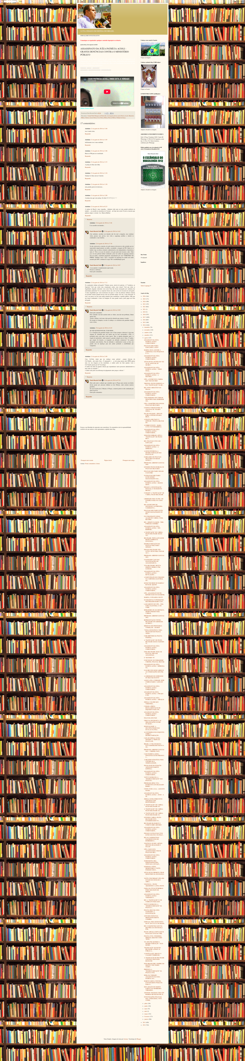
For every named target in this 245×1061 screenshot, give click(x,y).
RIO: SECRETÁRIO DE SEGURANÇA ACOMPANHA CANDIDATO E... (153, 506)
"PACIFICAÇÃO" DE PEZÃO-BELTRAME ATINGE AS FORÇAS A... (152, 949)
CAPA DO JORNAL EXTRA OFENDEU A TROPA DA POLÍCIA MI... (152, 739)
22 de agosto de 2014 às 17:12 (99, 282)
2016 (144, 320)
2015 (144, 322)
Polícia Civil (96, 118)
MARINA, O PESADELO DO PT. (153, 597)
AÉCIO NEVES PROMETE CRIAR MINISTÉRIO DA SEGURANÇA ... (154, 874)
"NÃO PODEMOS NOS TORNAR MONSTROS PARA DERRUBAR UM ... (154, 399)
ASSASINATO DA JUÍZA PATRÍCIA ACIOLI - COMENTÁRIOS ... (151, 341)
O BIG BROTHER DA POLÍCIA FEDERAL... (153, 636)
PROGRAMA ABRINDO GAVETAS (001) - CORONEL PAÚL (154, 750)
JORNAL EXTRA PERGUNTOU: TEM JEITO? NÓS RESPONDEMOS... (153, 800)
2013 (144, 1022)
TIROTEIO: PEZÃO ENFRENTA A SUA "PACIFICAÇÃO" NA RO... (154, 384)
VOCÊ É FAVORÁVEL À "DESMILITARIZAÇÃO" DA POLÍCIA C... (153, 905)
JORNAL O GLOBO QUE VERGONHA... (151, 703)
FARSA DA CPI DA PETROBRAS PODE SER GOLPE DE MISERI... (153, 889)
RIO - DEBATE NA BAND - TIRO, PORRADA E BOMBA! (154, 523)
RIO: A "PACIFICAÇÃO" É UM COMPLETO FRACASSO (153, 901)
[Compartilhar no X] (109, 113)
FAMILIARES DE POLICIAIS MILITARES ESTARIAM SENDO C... (152, 458)
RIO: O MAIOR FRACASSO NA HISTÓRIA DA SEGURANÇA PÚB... (153, 927)
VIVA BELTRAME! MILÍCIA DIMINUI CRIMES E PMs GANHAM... (152, 567)
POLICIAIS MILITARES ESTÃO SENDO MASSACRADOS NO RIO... (153, 512)
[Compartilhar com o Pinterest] (113, 113)
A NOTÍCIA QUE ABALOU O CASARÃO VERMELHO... (152, 954)
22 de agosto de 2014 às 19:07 (112, 265)
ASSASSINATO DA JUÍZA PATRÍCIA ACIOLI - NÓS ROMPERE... (152, 527)
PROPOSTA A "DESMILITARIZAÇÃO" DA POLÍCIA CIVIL (153, 970)
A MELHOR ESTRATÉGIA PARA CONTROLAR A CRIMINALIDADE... (154, 761)
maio (145, 1009)
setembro (147, 335)
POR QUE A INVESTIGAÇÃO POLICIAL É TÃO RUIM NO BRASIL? (153, 488)
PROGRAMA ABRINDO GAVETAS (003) (154, 556)
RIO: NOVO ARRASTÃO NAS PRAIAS (152, 388)
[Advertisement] (107, 445)
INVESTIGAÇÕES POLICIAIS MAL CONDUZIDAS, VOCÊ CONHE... (153, 998)
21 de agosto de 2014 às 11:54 (99, 173)
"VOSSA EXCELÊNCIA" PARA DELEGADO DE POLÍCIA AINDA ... (153, 631)
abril (145, 1011)
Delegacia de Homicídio (100, 116)
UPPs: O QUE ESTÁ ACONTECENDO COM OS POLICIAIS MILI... (152, 850)
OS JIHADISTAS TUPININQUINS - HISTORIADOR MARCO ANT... (154, 600)
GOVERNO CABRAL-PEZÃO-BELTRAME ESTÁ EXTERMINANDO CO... (152, 819)
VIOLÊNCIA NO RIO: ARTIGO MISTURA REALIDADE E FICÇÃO (153, 844)
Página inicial (108, 460)
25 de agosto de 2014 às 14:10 (104, 328)
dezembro (147, 327)
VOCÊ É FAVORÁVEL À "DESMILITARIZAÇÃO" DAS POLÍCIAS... (153, 778)
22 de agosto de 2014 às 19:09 (112, 310)
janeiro (146, 1019)
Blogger (139, 1039)
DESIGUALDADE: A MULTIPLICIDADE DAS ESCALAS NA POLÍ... (152, 728)
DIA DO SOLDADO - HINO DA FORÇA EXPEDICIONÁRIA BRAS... (153, 415)
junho (146, 1006)
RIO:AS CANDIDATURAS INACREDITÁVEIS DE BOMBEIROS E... (151, 839)
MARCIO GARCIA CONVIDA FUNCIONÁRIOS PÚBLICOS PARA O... (153, 982)
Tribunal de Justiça (121, 118)
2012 (144, 1025)
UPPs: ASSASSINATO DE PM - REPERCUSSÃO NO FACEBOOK (154, 594)
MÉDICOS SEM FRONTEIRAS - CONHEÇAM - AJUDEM (153, 626)
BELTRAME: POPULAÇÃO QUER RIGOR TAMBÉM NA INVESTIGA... (154, 539)
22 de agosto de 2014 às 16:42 (112, 231)
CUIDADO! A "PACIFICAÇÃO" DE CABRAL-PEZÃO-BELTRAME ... (154, 494)
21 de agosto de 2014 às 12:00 (99, 195)
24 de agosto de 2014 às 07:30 (112, 380)
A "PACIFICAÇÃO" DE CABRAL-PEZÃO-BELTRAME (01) (153, 814)
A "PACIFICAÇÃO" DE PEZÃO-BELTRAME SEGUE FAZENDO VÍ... (154, 641)
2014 (144, 325)
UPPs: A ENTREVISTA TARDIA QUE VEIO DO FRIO (153, 380)
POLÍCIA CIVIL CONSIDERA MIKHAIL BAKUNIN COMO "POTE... (153, 937)
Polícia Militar (104, 118)
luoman (126, 1039)
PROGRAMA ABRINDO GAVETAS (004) (154, 463)
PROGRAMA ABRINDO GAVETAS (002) (154, 616)
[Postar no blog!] (107, 113)
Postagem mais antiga (128, 460)
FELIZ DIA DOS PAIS (150, 718)
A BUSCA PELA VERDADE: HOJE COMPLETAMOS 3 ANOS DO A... (154, 681)
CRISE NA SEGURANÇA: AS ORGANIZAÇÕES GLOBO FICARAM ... (152, 722)
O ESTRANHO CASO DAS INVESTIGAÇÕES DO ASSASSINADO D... (151, 561)
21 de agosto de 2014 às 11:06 (99, 151)
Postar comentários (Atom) (92, 463)
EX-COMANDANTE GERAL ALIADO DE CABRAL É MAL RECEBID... (153, 517)
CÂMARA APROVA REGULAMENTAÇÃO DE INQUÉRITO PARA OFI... (152, 707)
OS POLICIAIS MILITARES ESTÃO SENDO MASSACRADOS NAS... (152, 477)
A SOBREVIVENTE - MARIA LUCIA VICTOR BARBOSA (152, 426)
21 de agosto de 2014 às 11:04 (99, 128)
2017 (144, 317)
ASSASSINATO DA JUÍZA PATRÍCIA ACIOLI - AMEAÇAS (154, 698)
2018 (144, 314)
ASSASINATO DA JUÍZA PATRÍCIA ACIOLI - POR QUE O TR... (153, 693)
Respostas (89, 219)
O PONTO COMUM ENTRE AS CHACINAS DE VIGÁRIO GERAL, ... (153, 409)
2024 (144, 301)
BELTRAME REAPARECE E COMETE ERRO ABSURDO (153, 824)
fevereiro (147, 1016)
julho (146, 1003)
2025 (144, 299)
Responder (88, 134)
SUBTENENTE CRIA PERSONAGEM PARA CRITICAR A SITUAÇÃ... (152, 862)
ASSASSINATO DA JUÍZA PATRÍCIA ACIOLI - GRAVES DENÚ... (153, 482)
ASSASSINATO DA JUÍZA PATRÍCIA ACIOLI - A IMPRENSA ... (151, 447)
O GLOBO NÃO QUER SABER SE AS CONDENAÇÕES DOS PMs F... (154, 671)
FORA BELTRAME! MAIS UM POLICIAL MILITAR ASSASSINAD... (153, 653)
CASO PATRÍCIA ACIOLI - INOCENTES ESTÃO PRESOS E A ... (154, 755)
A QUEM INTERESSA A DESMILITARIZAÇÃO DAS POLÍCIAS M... (152, 452)
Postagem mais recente (87, 460)
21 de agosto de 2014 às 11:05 (99, 140)
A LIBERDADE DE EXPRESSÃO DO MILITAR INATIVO (153, 677)
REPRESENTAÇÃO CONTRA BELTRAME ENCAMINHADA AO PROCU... (153, 621)
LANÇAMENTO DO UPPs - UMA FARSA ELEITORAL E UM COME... (153, 605)
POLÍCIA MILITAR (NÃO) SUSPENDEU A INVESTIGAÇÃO (151, 911)
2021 (144, 309)
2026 (144, 296)
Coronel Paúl (91, 116)
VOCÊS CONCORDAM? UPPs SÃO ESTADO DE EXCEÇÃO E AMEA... (154, 879)
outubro (146, 332)
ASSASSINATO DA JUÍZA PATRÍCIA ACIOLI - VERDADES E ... (151, 895)
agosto (146, 338)
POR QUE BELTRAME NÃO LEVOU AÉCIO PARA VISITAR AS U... (154, 551)
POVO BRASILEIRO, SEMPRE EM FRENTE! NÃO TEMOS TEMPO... (154, 965)
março (146, 1014)
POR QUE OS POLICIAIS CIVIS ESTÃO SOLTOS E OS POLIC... (154, 834)
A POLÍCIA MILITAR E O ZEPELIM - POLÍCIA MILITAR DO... (154, 421)
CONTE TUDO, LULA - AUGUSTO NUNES (154, 789)
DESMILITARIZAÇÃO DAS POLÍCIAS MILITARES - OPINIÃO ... (152, 545)
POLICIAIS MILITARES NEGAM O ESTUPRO (153, 472)
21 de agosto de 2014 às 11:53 (99, 162)
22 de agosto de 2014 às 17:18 (104, 243)
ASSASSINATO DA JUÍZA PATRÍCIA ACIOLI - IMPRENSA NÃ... (154, 666)
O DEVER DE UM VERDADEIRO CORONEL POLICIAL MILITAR (154, 661)
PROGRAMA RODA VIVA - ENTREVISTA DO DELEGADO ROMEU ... (154, 784)
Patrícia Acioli (89, 118)
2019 (144, 312)
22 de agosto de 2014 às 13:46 (104, 223)
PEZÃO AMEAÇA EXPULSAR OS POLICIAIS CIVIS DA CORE (154, 932)
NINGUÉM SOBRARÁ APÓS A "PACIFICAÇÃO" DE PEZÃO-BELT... (153, 436)
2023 (144, 304)
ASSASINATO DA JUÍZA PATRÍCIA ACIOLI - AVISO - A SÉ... (154, 794)
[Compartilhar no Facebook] (111, 113)
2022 (144, 307)
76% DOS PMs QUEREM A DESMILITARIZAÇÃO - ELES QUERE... (153, 943)
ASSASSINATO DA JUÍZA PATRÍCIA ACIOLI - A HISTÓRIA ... (151, 375)
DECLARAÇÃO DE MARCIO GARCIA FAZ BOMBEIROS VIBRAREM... (152, 988)
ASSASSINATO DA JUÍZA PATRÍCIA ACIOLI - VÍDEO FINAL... (153, 369)
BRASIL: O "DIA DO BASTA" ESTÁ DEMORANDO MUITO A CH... (154, 745)
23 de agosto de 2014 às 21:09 (99, 356)
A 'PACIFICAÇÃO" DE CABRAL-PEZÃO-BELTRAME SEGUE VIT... (153, 533)
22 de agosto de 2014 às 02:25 (99, 206)
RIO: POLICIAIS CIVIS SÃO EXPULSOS (152, 442)
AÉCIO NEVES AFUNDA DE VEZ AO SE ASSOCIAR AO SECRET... (154, 363)
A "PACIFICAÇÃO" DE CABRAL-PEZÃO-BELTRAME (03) (153, 805)
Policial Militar (112, 118)
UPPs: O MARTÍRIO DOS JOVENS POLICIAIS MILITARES (154, 404)
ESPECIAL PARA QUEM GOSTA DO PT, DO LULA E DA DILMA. (154, 922)
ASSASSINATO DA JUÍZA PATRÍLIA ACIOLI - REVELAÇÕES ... (151, 572)
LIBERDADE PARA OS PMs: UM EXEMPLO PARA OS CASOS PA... (153, 500)
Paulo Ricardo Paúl (95, 231)
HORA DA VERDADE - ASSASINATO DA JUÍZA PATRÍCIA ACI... (152, 976)
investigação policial (112, 116)
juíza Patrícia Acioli (123, 116)
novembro (147, 330)
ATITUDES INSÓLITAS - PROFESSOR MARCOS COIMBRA (151, 917)
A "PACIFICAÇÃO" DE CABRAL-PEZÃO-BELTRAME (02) (153, 809)
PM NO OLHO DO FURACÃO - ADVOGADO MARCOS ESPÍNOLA (153, 767)
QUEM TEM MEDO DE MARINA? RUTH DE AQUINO (154, 584)
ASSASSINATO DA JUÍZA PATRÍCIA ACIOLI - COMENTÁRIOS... (151, 357)
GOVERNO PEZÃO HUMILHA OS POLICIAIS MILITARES (154, 468)
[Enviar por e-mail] (106, 113)
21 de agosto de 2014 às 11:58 (99, 184)
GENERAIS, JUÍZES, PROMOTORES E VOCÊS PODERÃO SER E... (152, 868)
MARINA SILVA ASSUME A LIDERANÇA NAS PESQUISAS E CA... (154, 351)
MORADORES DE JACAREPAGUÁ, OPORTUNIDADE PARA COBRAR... (154, 611)
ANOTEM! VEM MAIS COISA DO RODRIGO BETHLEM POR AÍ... (154, 993)
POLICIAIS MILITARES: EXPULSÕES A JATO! (151, 346)
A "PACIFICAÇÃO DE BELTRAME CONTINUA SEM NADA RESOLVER (154, 959)
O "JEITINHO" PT (149, 658)
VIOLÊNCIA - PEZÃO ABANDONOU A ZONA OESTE (154, 885)
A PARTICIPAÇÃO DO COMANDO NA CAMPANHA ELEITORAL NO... (154, 578)
